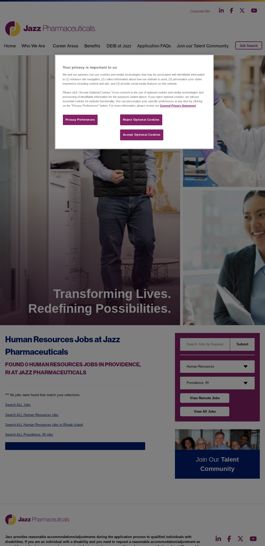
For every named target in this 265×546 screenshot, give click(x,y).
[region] (134, 102)
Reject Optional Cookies (141, 119)
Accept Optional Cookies (141, 134)
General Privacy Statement (178, 105)
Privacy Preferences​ (80, 119)
